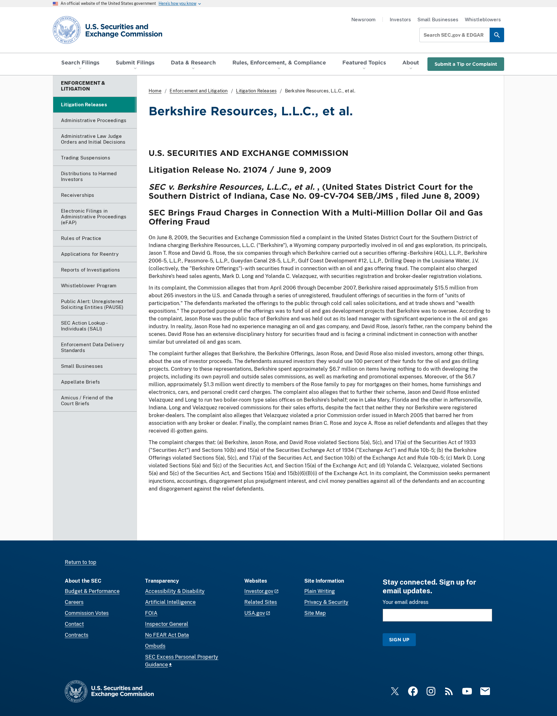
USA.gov (254, 613)
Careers (74, 602)
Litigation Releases (256, 90)
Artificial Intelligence (170, 602)
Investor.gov (258, 591)
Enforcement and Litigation (199, 90)
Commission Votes (87, 613)
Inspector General (166, 624)
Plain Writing (319, 591)
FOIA (151, 613)
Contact (74, 624)
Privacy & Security (326, 602)
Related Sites (260, 602)
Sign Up (399, 639)
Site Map (315, 613)
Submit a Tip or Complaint (466, 64)
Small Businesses (437, 19)
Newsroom (363, 19)
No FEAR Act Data (167, 635)
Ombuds (155, 646)
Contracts (76, 635)
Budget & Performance (92, 591)
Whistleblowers (483, 19)
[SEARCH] (497, 35)
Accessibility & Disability (175, 591)
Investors (400, 19)
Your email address (405, 602)
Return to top (80, 562)
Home (155, 90)
